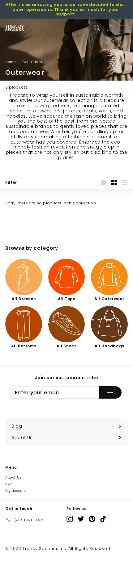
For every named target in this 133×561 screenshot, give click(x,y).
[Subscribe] (110, 392)
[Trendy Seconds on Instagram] (69, 519)
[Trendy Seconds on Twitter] (81, 519)
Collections (32, 62)
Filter (11, 182)
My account (15, 490)
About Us (13, 477)
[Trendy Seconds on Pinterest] (92, 519)
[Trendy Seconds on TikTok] (103, 519)
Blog (9, 484)
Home (10, 62)
